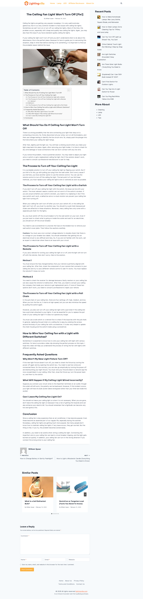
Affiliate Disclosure (76, 3)
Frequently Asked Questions (34, 109)
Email (47, 560)
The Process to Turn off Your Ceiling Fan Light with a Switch (46, 97)
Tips (99, 118)
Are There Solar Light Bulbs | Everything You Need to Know (109, 67)
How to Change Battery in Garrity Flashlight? (36, 457)
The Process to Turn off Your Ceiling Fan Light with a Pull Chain (47, 105)
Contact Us (80, 584)
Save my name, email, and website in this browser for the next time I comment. (48, 564)
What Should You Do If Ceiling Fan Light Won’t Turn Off (43, 93)
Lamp (59, 3)
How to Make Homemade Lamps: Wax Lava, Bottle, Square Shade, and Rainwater (108, 19)
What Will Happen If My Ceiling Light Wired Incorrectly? (45, 113)
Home (52, 3)
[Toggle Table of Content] (68, 90)
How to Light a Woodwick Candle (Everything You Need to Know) (73, 458)
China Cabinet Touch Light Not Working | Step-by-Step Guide (109, 47)
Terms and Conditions (66, 584)
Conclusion (29, 118)
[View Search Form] (121, 3)
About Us (90, 3)
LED (65, 3)
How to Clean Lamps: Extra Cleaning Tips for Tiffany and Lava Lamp (109, 29)
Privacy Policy (79, 581)
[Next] (85, 494)
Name (23, 560)
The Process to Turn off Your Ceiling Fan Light (40, 95)
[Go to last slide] (24, 494)
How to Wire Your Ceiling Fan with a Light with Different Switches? (47, 107)
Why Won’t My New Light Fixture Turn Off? (41, 111)
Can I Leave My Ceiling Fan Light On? (39, 115)
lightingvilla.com (81, 591)
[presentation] (37, 487)
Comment (25, 536)
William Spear (50, 18)
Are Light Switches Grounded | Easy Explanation (106, 57)
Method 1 (33, 101)
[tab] (51, 513)
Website (72, 560)
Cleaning (101, 110)
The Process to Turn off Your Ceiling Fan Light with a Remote (47, 99)
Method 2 (31, 103)
